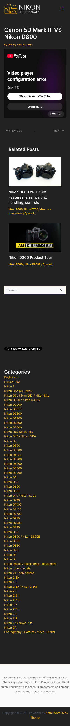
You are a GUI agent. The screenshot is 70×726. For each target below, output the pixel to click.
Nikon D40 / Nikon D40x (20, 436)
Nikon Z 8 (10, 614)
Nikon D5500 (13, 468)
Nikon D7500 (13, 523)
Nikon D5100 (12, 455)
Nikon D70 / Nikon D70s (20, 495)
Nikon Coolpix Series (18, 391)
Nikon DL (10, 559)
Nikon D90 (11, 550)
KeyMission (11, 377)
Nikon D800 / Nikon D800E (22, 536)
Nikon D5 (10, 441)
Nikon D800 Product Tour (30, 257)
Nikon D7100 (12, 509)
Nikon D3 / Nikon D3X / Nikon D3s (26, 395)
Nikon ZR (10, 627)
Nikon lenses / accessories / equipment (30, 564)
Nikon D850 (12, 545)
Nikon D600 (12, 486)
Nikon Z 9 (10, 618)
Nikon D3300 (13, 418)
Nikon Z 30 (11, 577)
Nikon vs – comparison (19, 573)
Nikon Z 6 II (11, 595)
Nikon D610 (12, 491)
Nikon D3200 (13, 413)
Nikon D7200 (13, 514)
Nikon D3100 (12, 409)
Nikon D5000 (13, 450)
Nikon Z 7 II (11, 609)
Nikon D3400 (13, 423)
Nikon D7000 (13, 504)
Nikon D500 (12, 445)
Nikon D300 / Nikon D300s (22, 400)
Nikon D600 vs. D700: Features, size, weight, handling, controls (28, 197)
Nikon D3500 (13, 427)
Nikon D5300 (13, 463)
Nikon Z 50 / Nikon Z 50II (21, 586)
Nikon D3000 (13, 404)
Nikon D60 (11, 482)
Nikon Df (10, 554)
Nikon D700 (12, 500)
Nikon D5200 (13, 459)
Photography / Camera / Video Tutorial (29, 632)
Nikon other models (17, 568)
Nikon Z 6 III (12, 600)
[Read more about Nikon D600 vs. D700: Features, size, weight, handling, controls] (35, 171)
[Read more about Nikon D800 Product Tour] (35, 237)
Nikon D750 (12, 518)
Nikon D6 (10, 477)
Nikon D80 (11, 532)
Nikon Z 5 (10, 582)
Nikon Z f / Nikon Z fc (18, 623)
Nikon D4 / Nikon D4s (18, 432)
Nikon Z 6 (10, 591)
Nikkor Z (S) (12, 382)
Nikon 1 (9, 386)
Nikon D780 (12, 527)
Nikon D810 (12, 541)
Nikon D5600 (13, 473)
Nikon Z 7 (10, 605)
